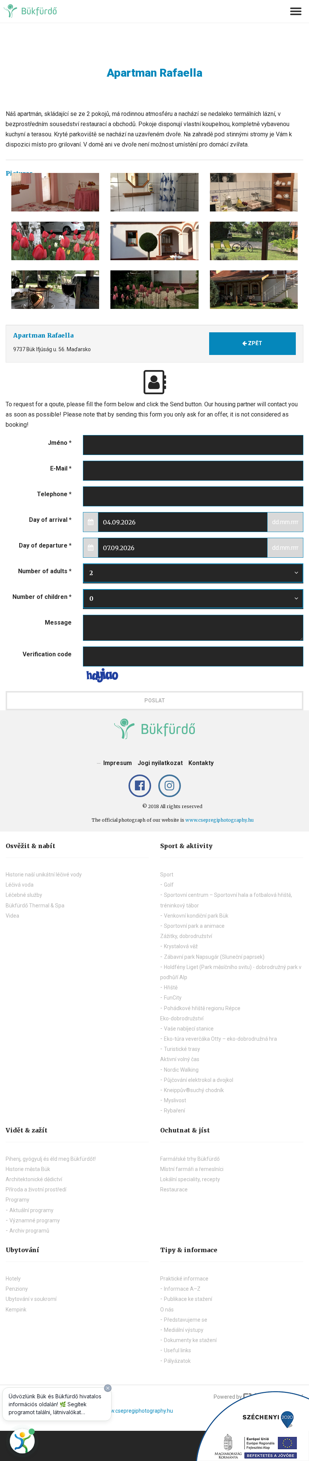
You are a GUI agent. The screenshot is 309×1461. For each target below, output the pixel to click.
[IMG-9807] (55, 241)
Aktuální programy (31, 1210)
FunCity (173, 998)
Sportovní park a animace (194, 926)
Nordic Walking (181, 1070)
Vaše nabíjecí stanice (189, 1029)
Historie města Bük (28, 1169)
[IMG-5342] (254, 192)
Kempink (16, 1310)
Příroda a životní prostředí (36, 1189)
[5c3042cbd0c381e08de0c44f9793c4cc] (55, 192)
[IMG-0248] (154, 192)
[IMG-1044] (154, 289)
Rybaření (174, 1111)
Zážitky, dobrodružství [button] (186, 936)
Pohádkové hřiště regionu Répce (202, 1008)
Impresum (117, 763)
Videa (12, 916)
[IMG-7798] (55, 289)
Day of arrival (50, 519)
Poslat (154, 700)
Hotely (13, 1279)
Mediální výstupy (183, 1330)
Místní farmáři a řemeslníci (191, 1169)
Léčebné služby (24, 895)
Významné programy (34, 1220)
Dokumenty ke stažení (190, 1340)
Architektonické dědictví (34, 1179)
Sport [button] (166, 875)
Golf (169, 885)
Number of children (42, 596)
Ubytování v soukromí (31, 1299)
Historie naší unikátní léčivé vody (44, 875)
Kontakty (201, 763)
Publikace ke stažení (188, 1299)
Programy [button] (17, 1200)
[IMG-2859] (254, 289)
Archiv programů (29, 1231)
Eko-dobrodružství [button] (181, 1018)
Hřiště (170, 987)
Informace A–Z (182, 1289)
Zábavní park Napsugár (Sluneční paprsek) (214, 957)
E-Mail (61, 468)
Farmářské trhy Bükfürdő (190, 1159)
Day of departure (45, 545)
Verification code (47, 654)
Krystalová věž (181, 946)
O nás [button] (167, 1310)
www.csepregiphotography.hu (219, 820)
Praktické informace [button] (184, 1279)
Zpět (254, 343)
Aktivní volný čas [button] (179, 1059)
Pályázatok (177, 1361)
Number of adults (45, 571)
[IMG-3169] (154, 241)
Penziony (17, 1289)
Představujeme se (185, 1320)
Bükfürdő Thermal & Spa (35, 906)
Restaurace (174, 1189)
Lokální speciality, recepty (190, 1179)
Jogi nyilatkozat (160, 763)
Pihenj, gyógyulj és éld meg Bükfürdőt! (51, 1159)
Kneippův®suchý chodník (194, 1090)
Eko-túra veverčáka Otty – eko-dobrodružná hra (220, 1039)
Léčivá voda (20, 885)
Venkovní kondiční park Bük (196, 916)
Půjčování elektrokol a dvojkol (198, 1080)
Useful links (177, 1350)
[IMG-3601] (254, 241)
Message (58, 622)
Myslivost (175, 1100)
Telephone (54, 494)
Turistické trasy (182, 1049)
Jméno (60, 442)
